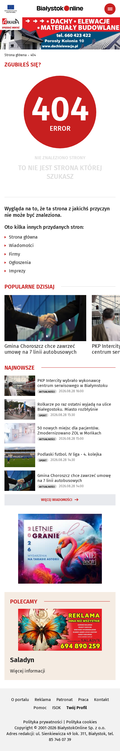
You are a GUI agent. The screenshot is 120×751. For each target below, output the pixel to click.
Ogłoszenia (20, 262)
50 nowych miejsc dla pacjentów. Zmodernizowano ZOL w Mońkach (69, 431)
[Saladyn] (60, 630)
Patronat (64, 699)
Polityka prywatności (42, 721)
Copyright (24, 727)
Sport (43, 415)
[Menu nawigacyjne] (110, 9)
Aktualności (47, 391)
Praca (83, 699)
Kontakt (101, 699)
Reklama (43, 699)
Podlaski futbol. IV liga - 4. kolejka (69, 454)
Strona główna (15, 55)
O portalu (20, 699)
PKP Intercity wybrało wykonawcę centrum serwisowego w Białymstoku (72, 383)
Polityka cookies (81, 721)
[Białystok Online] (60, 9)
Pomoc (40, 707)
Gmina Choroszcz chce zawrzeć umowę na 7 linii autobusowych (40, 349)
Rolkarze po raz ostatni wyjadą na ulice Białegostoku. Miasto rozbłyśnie (74, 407)
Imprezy (17, 271)
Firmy (14, 254)
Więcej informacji (27, 671)
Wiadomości (21, 245)
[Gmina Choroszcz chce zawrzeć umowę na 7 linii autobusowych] (45, 318)
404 (33, 55)
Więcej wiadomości (56, 500)
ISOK (56, 707)
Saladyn (22, 660)
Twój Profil (76, 707)
